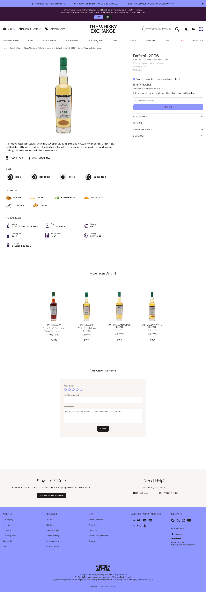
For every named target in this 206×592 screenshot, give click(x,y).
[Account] (186, 29)
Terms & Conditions (96, 520)
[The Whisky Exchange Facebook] (173, 520)
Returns (137, 123)
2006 (92, 226)
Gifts (30, 41)
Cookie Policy (93, 530)
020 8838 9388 (170, 493)
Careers (5, 546)
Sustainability (7, 541)
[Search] (177, 29)
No (108, 17)
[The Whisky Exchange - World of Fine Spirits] (103, 29)
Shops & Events (30, 28)
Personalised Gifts (52, 530)
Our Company (8, 520)
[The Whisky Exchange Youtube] (189, 520)
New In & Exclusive (11, 41)
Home (5, 48)
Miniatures (150, 41)
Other (167, 41)
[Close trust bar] (203, 3)
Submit (103, 429)
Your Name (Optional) (71, 395)
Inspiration (198, 41)
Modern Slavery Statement (98, 536)
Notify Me (168, 107)
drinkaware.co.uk (110, 586)
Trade (9, 28)
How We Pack (140, 117)
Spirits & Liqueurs (95, 41)
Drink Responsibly (142, 129)
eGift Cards (50, 525)
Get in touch (142, 493)
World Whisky (71, 41)
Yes (98, 17)
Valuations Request (53, 546)
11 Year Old (58, 226)
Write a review (69, 407)
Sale (182, 41)
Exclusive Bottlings (52, 536)
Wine (115, 41)
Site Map (49, 520)
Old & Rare (131, 41)
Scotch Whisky (49, 41)
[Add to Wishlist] (201, 56)
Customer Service (56, 28)
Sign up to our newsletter (51, 495)
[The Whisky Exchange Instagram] (183, 520)
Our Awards (7, 530)
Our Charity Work (9, 536)
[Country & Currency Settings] (201, 29)
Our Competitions (52, 541)
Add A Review (69, 386)
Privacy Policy (94, 525)
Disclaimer (138, 136)
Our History (7, 525)
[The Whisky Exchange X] (178, 520)
